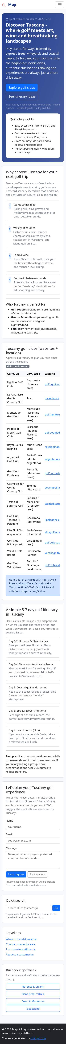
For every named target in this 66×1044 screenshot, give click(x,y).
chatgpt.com (38, 1038)
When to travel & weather (21, 939)
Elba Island (33, 1008)
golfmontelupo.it (55, 414)
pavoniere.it (52, 398)
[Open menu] (59, 4)
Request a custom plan (20, 954)
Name (9, 820)
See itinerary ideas (22, 96)
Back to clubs (38, 874)
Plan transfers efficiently (20, 949)
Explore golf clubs (21, 87)
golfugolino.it (53, 384)
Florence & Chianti (33, 986)
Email (9, 834)
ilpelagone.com (54, 520)
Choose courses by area (20, 944)
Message (11, 848)
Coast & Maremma (33, 1001)
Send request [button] (16, 874)
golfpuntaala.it (54, 473)
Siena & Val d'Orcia (33, 994)
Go (56, 908)
